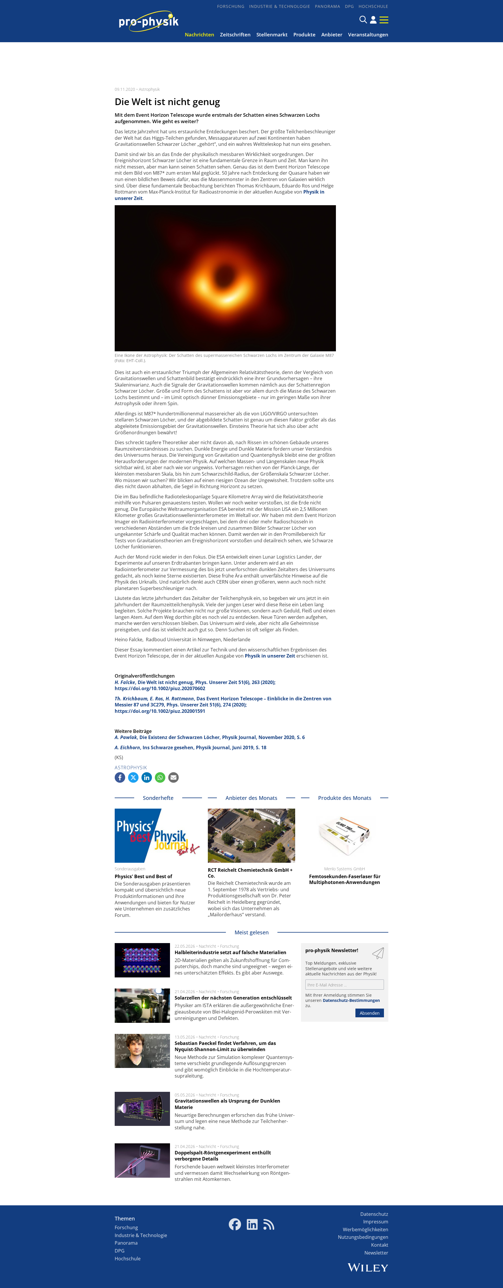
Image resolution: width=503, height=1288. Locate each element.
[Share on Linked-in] (146, 777)
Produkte (304, 34)
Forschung (231, 6)
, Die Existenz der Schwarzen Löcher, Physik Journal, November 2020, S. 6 (210, 737)
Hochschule (373, 6)
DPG (349, 6)
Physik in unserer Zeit (270, 656)
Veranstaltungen (368, 34)
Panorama (327, 6)
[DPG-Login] (373, 19)
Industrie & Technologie (279, 6)
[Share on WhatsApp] (160, 777)
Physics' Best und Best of (143, 876)
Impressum (375, 1221)
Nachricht (207, 946)
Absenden (370, 1013)
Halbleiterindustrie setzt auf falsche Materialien (230, 952)
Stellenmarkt (272, 34)
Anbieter (331, 34)
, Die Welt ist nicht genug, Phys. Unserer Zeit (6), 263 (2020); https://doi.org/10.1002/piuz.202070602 (195, 685)
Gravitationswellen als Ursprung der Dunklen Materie (227, 1104)
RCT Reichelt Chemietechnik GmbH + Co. (250, 873)
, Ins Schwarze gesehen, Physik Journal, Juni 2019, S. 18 (190, 747)
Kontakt (379, 1245)
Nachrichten (199, 34)
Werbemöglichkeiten (365, 1229)
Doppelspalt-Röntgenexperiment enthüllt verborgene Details (223, 1155)
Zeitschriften (235, 34)
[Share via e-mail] (173, 777)
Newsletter (376, 1253)
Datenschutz (374, 1214)
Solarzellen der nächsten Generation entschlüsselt (233, 998)
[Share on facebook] (120, 777)
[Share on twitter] (133, 777)
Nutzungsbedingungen (363, 1237)
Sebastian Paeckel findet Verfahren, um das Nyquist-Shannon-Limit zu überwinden (225, 1046)
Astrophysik (149, 89)
